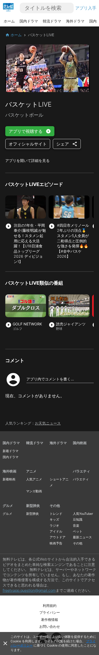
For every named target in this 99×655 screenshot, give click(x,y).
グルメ (8, 505)
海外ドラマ (75, 21)
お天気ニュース (48, 423)
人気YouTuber (83, 514)
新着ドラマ (10, 451)
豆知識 (77, 519)
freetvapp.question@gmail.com (29, 590)
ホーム (9, 21)
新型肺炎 (33, 505)
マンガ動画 (34, 491)
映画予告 (56, 543)
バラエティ (81, 471)
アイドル (56, 531)
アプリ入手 (85, 8)
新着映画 (9, 479)
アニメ (31, 471)
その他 (55, 505)
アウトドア (57, 537)
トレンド (56, 514)
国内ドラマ (29, 21)
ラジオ (54, 525)
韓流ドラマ (52, 21)
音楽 (76, 525)
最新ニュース (82, 537)
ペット (77, 531)
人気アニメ (34, 479)
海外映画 (9, 471)
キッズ (54, 519)
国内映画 (80, 443)
